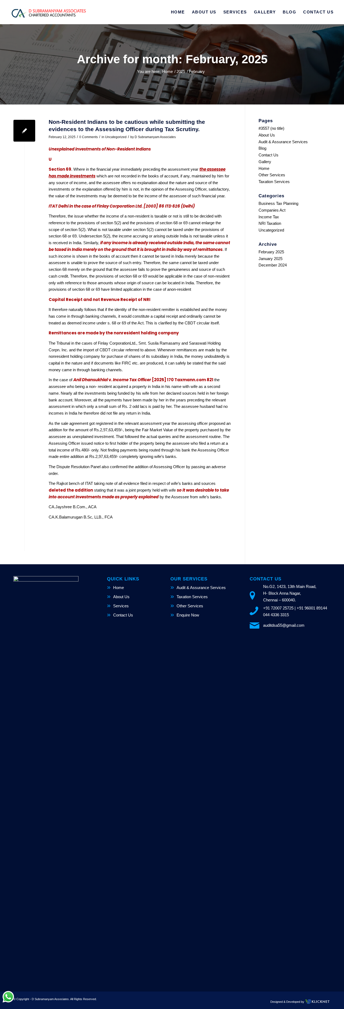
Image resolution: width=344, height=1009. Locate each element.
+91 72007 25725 (278, 608)
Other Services (272, 175)
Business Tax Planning (278, 203)
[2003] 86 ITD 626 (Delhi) (169, 206)
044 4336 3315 (276, 614)
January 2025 (270, 258)
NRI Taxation (270, 223)
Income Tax (269, 217)
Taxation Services (274, 181)
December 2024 (273, 265)
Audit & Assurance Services (283, 141)
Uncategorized (116, 137)
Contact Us (268, 155)
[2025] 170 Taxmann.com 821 (183, 380)
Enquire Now (188, 615)
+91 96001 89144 (312, 608)
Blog (262, 148)
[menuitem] (177, 12)
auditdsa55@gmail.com (283, 625)
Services (121, 606)
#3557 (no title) (271, 128)
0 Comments (88, 137)
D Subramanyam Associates (155, 137)
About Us (267, 135)
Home (264, 168)
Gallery (265, 161)
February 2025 (271, 252)
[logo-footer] (48, 12)
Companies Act (272, 210)
